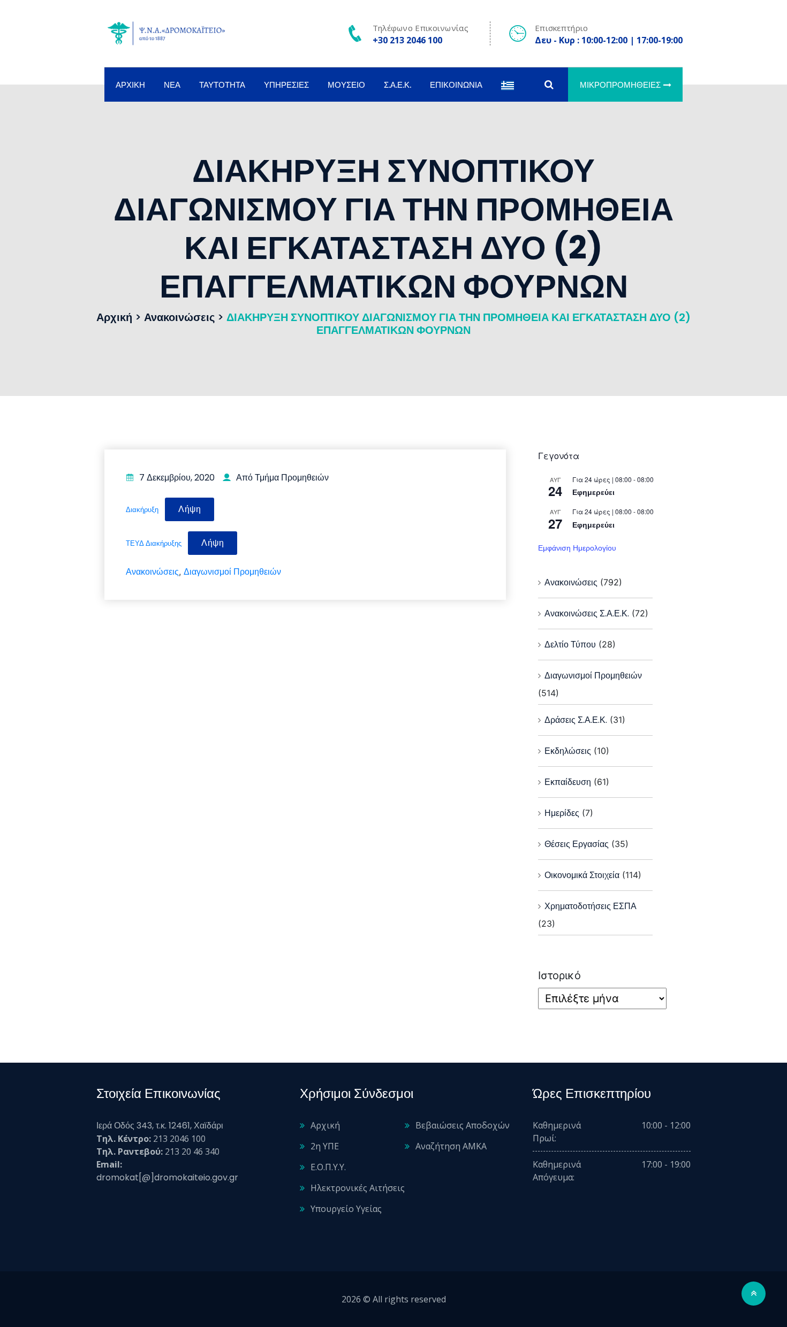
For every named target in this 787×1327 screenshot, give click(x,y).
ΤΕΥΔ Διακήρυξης (153, 543)
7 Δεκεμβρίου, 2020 (177, 477)
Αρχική (130, 84)
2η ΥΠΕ (325, 1146)
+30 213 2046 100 (407, 40)
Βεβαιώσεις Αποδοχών (462, 1125)
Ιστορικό (559, 975)
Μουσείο (346, 84)
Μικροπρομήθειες (620, 84)
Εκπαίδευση (567, 782)
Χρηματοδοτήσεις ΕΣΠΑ (590, 906)
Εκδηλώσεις (567, 751)
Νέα (172, 84)
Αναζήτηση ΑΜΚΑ (451, 1146)
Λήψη (189, 509)
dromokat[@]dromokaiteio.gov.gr (167, 1177)
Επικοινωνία (456, 84)
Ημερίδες (561, 813)
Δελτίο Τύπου (570, 644)
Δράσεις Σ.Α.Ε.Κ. (575, 720)
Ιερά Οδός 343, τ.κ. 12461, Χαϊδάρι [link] (159, 1125)
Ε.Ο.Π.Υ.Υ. (328, 1167)
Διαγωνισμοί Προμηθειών (232, 572)
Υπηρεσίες (286, 84)
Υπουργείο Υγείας (346, 1209)
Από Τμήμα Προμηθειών (282, 477)
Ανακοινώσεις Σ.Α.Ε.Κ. (586, 613)
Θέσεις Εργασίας (576, 844)
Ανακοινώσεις (152, 572)
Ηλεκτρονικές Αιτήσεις (358, 1188)
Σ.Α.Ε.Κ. (397, 84)
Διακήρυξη (142, 509)
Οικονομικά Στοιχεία (581, 875)
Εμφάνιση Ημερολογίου (577, 548)
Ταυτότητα (222, 84)
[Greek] (507, 84)
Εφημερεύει (593, 492)
